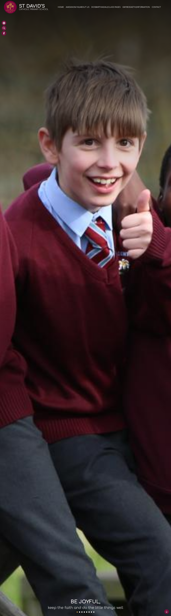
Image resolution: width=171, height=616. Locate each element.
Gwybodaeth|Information (136, 7)
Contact (156, 7)
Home (61, 7)
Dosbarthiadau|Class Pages (106, 7)
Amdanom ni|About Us (77, 7)
